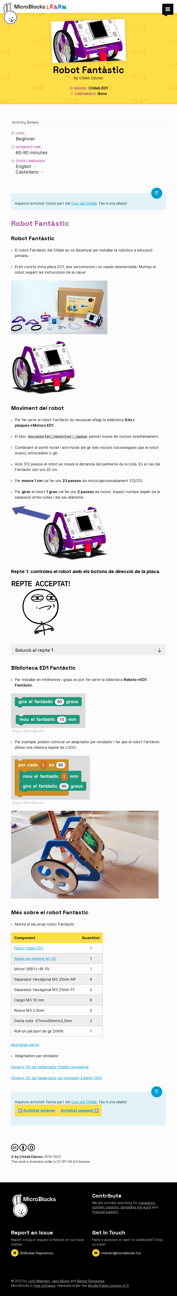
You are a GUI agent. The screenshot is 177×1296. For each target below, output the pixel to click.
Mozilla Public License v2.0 (108, 1285)
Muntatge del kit (25, 1044)
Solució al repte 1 (34, 650)
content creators (105, 1207)
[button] (167, 9)
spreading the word (136, 1207)
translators (147, 1203)
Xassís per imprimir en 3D (35, 958)
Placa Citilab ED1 (28, 948)
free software (44, 1285)
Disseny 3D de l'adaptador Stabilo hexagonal (49, 1067)
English (23, 166)
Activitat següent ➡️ (80, 1110)
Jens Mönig (60, 1281)
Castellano (27, 172)
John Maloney (39, 1281)
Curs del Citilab (84, 203)
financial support (105, 1212)
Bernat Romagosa (90, 1281)
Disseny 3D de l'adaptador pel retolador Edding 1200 (56, 1078)
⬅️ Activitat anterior (36, 1110)
